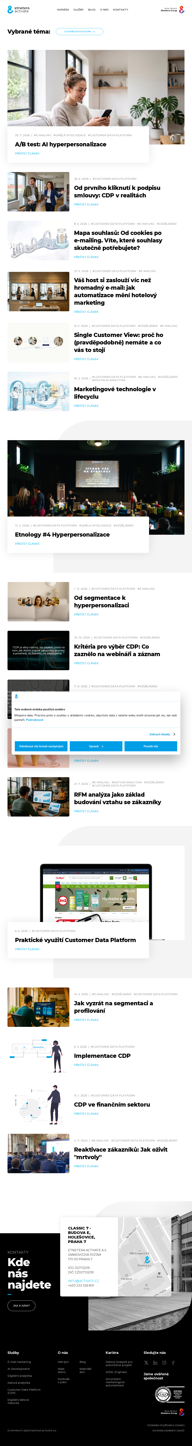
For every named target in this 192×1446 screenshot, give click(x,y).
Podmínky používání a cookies (165, 1425)
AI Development (19, 1369)
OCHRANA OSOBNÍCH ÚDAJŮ (168, 1430)
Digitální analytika (20, 1376)
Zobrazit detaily (159, 734)
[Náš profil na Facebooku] (173, 1362)
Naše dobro (62, 1370)
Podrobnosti (35, 719)
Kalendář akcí (86, 1370)
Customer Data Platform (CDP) (24, 1391)
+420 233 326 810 (81, 1285)
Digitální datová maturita (18, 1401)
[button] (79, 9)
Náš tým (63, 1362)
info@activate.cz (83, 1281)
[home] (18, 10)
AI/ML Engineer (116, 1372)
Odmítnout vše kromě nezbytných (41, 746)
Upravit (94, 746)
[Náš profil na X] (146, 1362)
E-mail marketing (19, 1362)
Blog (83, 1362)
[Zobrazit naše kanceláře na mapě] (144, 1256)
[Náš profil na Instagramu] (164, 1362)
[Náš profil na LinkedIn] (155, 1362)
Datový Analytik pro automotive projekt (119, 1363)
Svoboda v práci (63, 1381)
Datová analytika (19, 1382)
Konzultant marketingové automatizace (115, 1382)
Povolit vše (151, 746)
